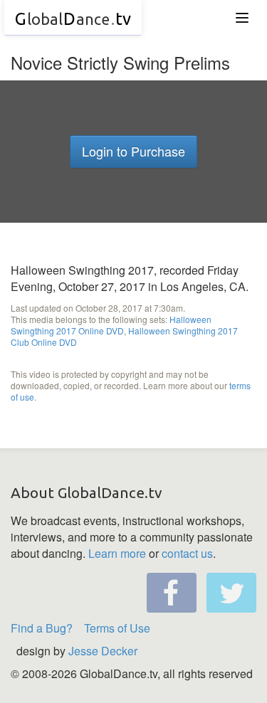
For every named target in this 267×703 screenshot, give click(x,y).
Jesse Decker (102, 651)
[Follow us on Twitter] (231, 593)
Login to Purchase (133, 151)
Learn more (117, 553)
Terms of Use (117, 628)
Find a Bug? (42, 628)
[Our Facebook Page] (172, 593)
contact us (187, 553)
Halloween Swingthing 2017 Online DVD (111, 325)
